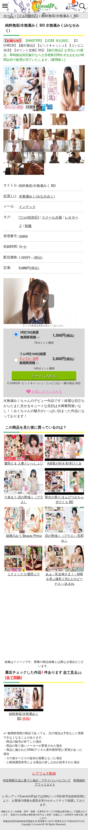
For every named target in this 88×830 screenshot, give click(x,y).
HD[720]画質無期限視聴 (30, 334)
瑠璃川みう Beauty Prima (24, 535)
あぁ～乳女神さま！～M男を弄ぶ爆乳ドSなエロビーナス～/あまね (64, 579)
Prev (9, 88)
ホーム (8, 15)
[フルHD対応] (27, 15)
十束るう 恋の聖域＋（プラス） (23, 499)
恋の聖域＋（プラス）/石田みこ (64, 538)
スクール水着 (52, 217)
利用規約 (79, 780)
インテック (27, 206)
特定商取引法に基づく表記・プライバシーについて (37, 780)
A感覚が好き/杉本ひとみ (64, 463)
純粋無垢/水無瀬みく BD (23, 716)
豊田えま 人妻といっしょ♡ (23, 463)
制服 (28, 225)
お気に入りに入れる (46, 391)
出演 (9, 195)
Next (78, 88)
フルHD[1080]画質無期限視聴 (32, 358)
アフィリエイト (45, 784)
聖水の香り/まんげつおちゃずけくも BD (64, 499)
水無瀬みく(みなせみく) (37, 196)
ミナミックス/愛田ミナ (23, 574)
